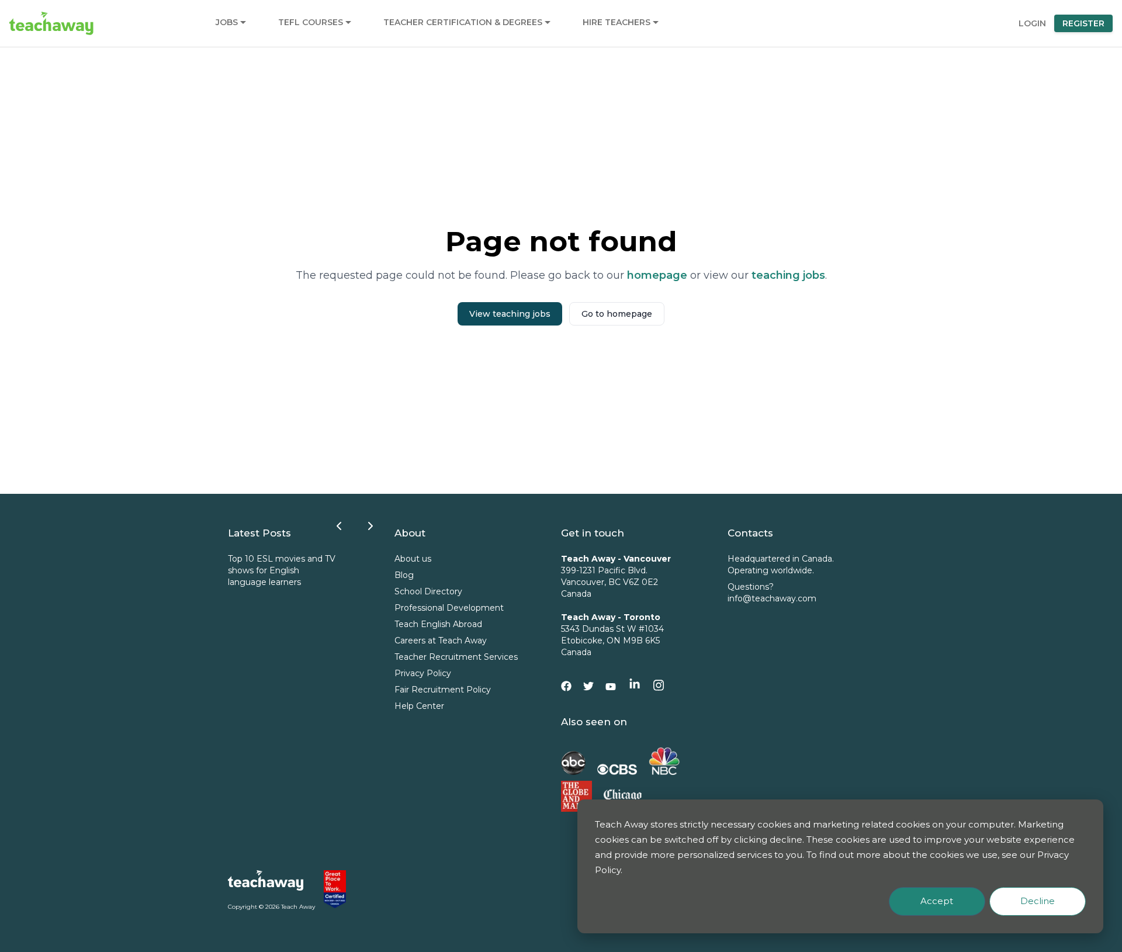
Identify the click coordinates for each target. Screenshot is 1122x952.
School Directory (428, 591)
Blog (404, 575)
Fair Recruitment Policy (442, 689)
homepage (657, 275)
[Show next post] (370, 526)
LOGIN (1032, 23)
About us (412, 558)
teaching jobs (788, 275)
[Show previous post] (339, 526)
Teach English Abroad (438, 624)
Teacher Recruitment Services (456, 657)
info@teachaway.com (772, 598)
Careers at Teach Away (440, 640)
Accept (936, 900)
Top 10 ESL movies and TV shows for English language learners (281, 570)
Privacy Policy (422, 673)
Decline (1037, 900)
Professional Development (449, 608)
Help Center (419, 706)
